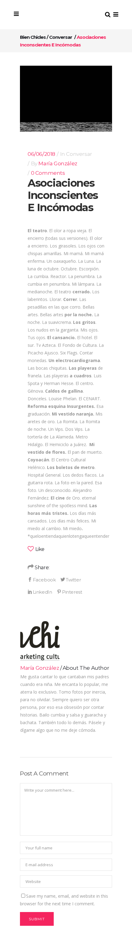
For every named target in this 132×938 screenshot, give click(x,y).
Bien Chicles (33, 37)
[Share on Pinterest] (69, 592)
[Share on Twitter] (70, 579)
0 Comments (48, 173)
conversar (60, 37)
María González (57, 163)
